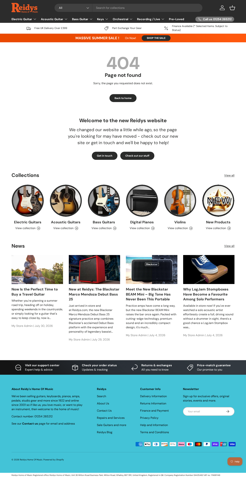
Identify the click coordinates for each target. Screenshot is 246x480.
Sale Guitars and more (111, 425)
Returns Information (153, 403)
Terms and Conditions (154, 432)
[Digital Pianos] (142, 201)
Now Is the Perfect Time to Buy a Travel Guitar (35, 292)
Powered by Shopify (53, 459)
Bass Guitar (80, 19)
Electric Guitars (27, 222)
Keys (100, 19)
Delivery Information (153, 396)
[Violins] (180, 201)
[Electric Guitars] (28, 201)
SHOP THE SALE (156, 38)
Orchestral (120, 19)
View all (229, 175)
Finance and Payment (154, 411)
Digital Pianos (142, 222)
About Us (103, 403)
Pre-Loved (176, 19)
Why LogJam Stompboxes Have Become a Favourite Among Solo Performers (206, 294)
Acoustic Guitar (52, 19)
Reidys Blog (104, 432)
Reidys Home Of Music (31, 459)
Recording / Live (148, 19)
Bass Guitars (104, 222)
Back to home (123, 98)
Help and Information (154, 425)
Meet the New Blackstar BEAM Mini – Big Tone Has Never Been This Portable (148, 294)
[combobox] (128, 8)
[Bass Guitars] (104, 201)
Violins (180, 222)
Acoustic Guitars (65, 222)
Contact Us (104, 411)
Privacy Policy (149, 418)
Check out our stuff (137, 155)
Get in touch (104, 155)
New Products (218, 222)
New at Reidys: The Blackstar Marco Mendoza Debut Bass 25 (94, 294)
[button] (232, 8)
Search (101, 396)
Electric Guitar (22, 19)
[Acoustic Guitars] (66, 201)
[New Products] (218, 201)
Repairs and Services (111, 418)
